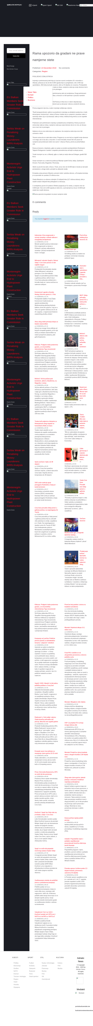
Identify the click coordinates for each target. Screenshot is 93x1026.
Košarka (32, 965)
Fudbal (31, 963)
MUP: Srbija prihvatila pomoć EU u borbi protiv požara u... (84, 300)
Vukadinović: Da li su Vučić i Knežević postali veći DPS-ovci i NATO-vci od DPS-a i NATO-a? (45, 914)
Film (43, 974)
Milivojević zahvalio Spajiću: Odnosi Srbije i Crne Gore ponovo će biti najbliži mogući (46, 263)
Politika (16, 963)
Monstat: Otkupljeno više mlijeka (75, 702)
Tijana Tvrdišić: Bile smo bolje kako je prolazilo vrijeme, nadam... (84, 421)
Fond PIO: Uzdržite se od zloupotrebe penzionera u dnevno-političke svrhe (76, 655)
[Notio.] (14, 5)
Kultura (60, 963)
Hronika (16, 984)
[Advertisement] (46, 24)
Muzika (44, 971)
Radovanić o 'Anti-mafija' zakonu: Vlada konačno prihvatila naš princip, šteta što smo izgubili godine (46, 719)
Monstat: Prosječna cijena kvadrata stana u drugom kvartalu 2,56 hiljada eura (76, 755)
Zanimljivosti (46, 979)
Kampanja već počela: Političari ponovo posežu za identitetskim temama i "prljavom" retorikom (45, 641)
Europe (31, 95)
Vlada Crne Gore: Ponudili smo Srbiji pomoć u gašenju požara (83, 486)
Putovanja (45, 968)
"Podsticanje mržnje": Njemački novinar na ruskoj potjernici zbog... (84, 558)
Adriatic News (80, 969)
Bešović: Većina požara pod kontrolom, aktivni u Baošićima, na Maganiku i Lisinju (46, 381)
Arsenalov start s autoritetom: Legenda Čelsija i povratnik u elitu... (83, 272)
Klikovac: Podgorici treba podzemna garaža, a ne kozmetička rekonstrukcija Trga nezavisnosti (46, 347)
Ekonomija (17, 965)
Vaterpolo (32, 968)
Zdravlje (44, 965)
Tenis (31, 974)
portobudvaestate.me (82, 1006)
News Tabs (32, 92)
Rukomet (32, 971)
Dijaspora (17, 987)
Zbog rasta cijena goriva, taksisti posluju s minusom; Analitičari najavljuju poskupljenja (75, 780)
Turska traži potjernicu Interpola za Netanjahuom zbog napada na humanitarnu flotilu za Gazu (46, 423)
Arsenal (16, 974)
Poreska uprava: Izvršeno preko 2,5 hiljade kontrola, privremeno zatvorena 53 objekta (76, 871)
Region (16, 979)
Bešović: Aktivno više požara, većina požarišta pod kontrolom (83, 340)
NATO (16, 971)
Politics (30, 97)
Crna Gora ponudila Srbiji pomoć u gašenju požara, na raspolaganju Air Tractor (46, 510)
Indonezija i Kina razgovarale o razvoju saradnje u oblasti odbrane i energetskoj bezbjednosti (46, 237)
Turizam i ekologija (20, 976)
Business (31, 100)
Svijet (15, 982)
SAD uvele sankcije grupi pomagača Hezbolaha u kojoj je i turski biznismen (45, 485)
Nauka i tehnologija (48, 963)
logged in (46, 219)
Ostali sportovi (33, 976)
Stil (43, 976)
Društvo (16, 968)
